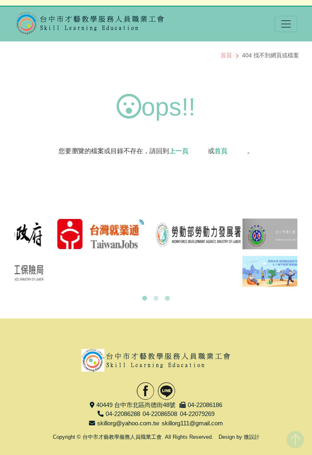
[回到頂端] (295, 437)
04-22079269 (197, 413)
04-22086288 (123, 413)
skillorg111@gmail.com (192, 423)
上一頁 (178, 150)
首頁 (226, 55)
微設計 (252, 437)
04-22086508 (160, 413)
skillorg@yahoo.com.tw (128, 423)
